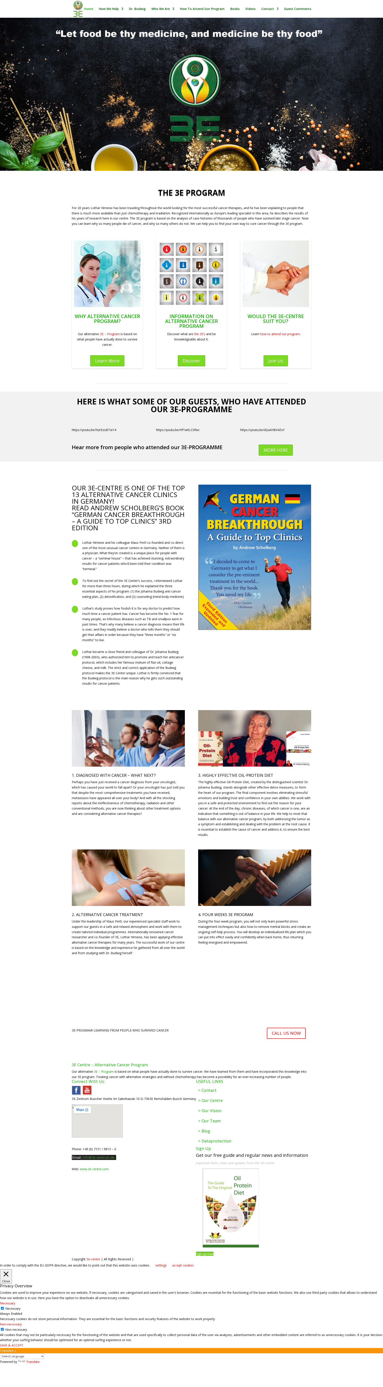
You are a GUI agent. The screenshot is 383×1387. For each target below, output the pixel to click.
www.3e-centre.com (94, 1169)
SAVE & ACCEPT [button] (11, 1345)
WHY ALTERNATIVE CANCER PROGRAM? (107, 318)
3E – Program (110, 334)
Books (235, 9)
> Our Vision (209, 1110)
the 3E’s (199, 334)
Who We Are (160, 9)
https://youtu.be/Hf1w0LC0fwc (178, 430)
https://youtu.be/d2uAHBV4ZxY (262, 430)
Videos (250, 9)
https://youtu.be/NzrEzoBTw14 (94, 430)
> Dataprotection (214, 1141)
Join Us (275, 361)
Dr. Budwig (137, 9)
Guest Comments (297, 9)
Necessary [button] (7, 1303)
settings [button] (161, 1265)
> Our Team (209, 1120)
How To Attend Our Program (202, 9)
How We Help (109, 9)
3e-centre (93, 1259)
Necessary (12, 1308)
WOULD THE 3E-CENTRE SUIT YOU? (276, 318)
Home (88, 9)
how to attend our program (280, 334)
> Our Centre (210, 1100)
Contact (267, 9)
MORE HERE (276, 450)
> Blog (204, 1131)
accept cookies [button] (183, 1265)
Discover (191, 361)
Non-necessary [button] (11, 1324)
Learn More (107, 361)
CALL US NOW (286, 1033)
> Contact (207, 1090)
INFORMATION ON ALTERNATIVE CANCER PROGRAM (191, 321)
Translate (33, 1362)
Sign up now (204, 1254)
